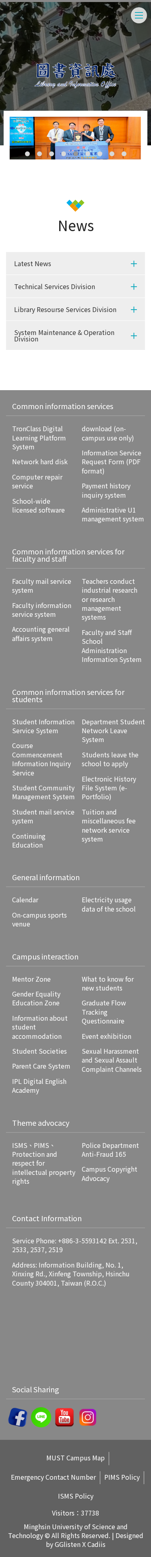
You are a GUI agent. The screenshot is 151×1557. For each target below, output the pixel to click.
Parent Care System (41, 1066)
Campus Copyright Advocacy (109, 1173)
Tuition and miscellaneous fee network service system (109, 825)
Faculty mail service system (41, 585)
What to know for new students (108, 983)
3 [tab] (51, 153)
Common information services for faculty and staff (68, 555)
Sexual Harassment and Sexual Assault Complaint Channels (112, 1060)
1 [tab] (27, 153)
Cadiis (96, 1544)
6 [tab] (87, 153)
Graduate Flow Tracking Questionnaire (104, 1012)
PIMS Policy (122, 1477)
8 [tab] (112, 153)
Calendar (25, 899)
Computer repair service (37, 481)
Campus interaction (45, 956)
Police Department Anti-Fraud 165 (110, 1149)
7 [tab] (99, 153)
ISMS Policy (75, 1496)
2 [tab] (39, 153)
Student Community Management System (43, 792)
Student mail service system (43, 816)
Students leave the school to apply (110, 759)
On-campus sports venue (39, 919)
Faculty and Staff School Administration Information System (112, 645)
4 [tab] (63, 153)
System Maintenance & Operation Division (64, 335)
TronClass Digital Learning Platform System (39, 437)
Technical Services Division (54, 286)
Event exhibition (106, 1036)
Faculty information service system (41, 609)
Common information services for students (68, 695)
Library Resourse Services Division (65, 309)
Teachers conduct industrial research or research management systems (109, 599)
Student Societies (39, 1051)
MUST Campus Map (75, 1457)
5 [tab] (75, 153)
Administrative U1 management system (113, 514)
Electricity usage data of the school (109, 904)
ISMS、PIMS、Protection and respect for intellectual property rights (43, 1163)
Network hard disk (40, 461)
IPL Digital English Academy (39, 1085)
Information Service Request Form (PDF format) (111, 462)
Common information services (62, 406)
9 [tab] (124, 153)
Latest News (32, 263)
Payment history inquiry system (106, 490)
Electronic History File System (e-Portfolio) (109, 788)
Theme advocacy (40, 1122)
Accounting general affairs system (41, 633)
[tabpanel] (75, 138)
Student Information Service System (43, 726)
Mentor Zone (31, 979)
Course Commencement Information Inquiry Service (41, 758)
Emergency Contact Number (53, 1477)
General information (46, 877)
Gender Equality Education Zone (36, 998)
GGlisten (68, 1544)
